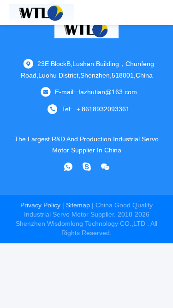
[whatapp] (68, 166)
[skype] (87, 166)
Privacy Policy (40, 205)
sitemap (78, 205)
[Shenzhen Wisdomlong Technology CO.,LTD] (41, 12)
